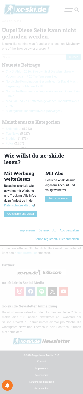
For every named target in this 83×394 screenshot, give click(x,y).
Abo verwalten (69, 230)
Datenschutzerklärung (19, 205)
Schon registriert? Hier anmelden (57, 239)
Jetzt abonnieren (58, 198)
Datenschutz (47, 230)
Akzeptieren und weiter (20, 213)
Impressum (27, 230)
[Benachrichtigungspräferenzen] (7, 385)
